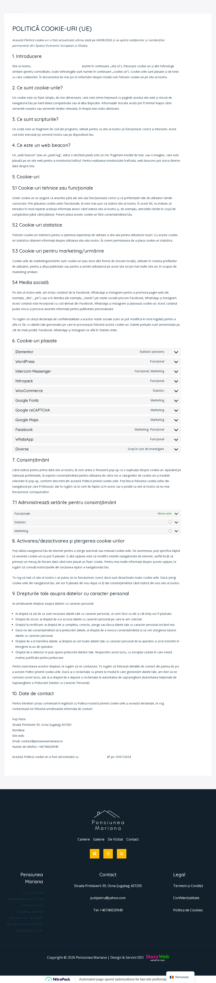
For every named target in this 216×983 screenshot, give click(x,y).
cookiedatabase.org (92, 757)
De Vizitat (115, 839)
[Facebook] (94, 854)
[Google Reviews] (121, 854)
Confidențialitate (186, 898)
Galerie (98, 839)
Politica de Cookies (188, 910)
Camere (84, 839)
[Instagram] (108, 854)
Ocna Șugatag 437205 (125, 885)
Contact (132, 839)
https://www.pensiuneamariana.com (56, 66)
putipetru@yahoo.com (108, 898)
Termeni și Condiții (188, 885)
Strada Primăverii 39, (91, 885)
